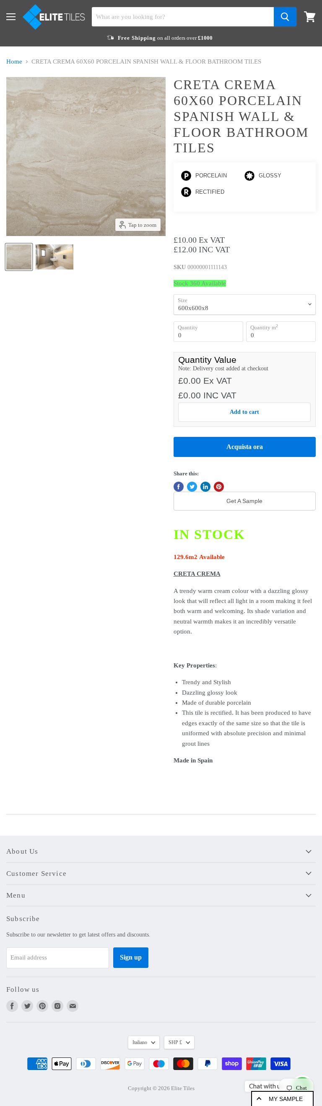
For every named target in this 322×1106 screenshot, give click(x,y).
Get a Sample (244, 501)
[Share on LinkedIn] (205, 487)
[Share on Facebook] (179, 487)
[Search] (285, 16)
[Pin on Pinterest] (219, 487)
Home (14, 61)
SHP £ (175, 1042)
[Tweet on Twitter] (192, 487)
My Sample (286, 1099)
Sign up (131, 957)
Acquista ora (244, 446)
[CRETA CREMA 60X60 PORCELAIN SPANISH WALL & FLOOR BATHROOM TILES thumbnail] (18, 257)
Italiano (139, 1042)
